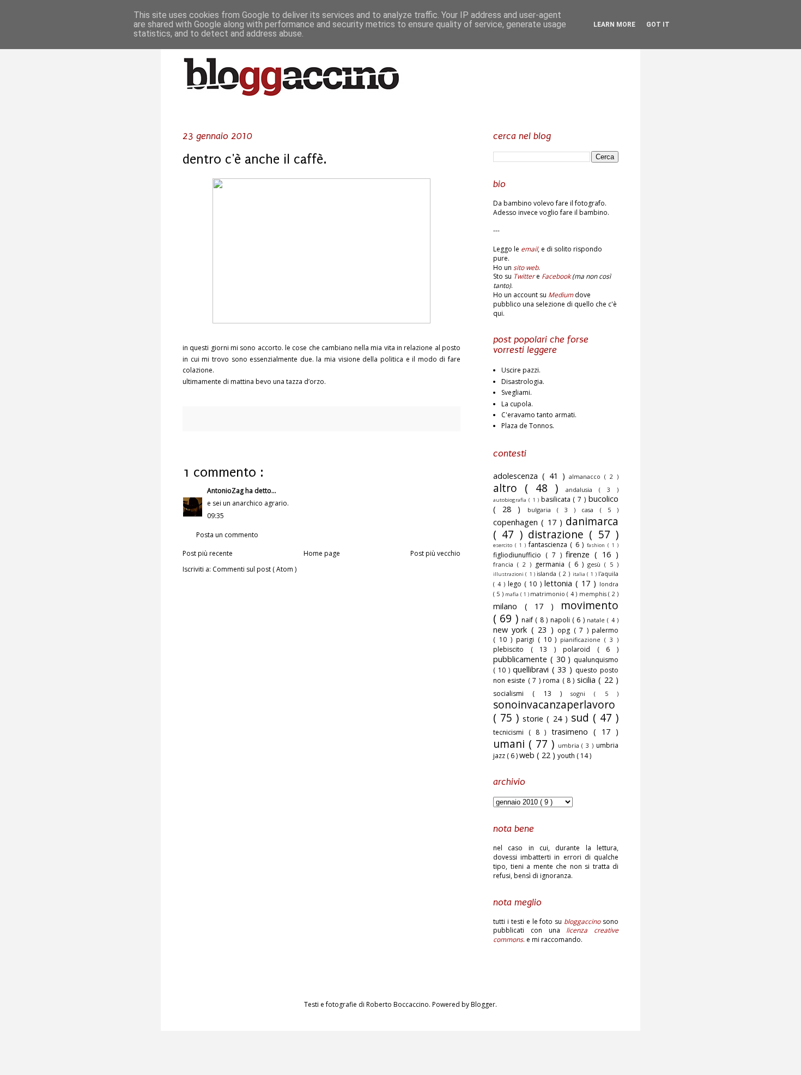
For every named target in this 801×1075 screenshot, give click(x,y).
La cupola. (517, 404)
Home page (322, 553)
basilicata (557, 499)
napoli (561, 619)
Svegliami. (516, 392)
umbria (570, 745)
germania (551, 564)
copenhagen (517, 522)
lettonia (559, 583)
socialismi (512, 693)
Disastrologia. (522, 381)
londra (608, 584)
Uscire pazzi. (521, 370)
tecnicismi (511, 732)
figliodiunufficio (519, 555)
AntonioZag (226, 490)
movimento (589, 605)
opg (565, 630)
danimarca (592, 521)
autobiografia (511, 499)
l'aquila (608, 573)
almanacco (586, 476)
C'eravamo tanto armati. (539, 414)
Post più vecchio (435, 553)
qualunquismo (596, 659)
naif (528, 619)
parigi (527, 639)
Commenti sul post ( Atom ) (254, 569)
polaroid (580, 649)
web (528, 755)
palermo (605, 630)
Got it (658, 24)
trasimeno (572, 731)
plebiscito (512, 649)
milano (509, 606)
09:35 (215, 515)
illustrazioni (509, 574)
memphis (593, 594)
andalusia (582, 489)
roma (552, 680)
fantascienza (550, 544)
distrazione (558, 534)
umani (511, 743)
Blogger (483, 1004)
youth (567, 755)
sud (582, 717)
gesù (595, 564)
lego (516, 583)
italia (580, 574)
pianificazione (582, 639)
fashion (597, 545)
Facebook (556, 276)
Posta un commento (227, 534)
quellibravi (532, 669)
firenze (580, 554)
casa (590, 510)
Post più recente (208, 553)
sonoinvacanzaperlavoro (554, 704)
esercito (504, 545)
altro (509, 488)
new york (512, 629)
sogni (582, 693)
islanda (548, 573)
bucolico (603, 499)
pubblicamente (521, 659)
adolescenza (517, 476)
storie (535, 718)
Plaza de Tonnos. (527, 425)
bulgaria (542, 510)
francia (505, 564)
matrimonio (548, 594)
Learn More (614, 24)
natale (597, 620)
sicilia (587, 680)
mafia (512, 594)
